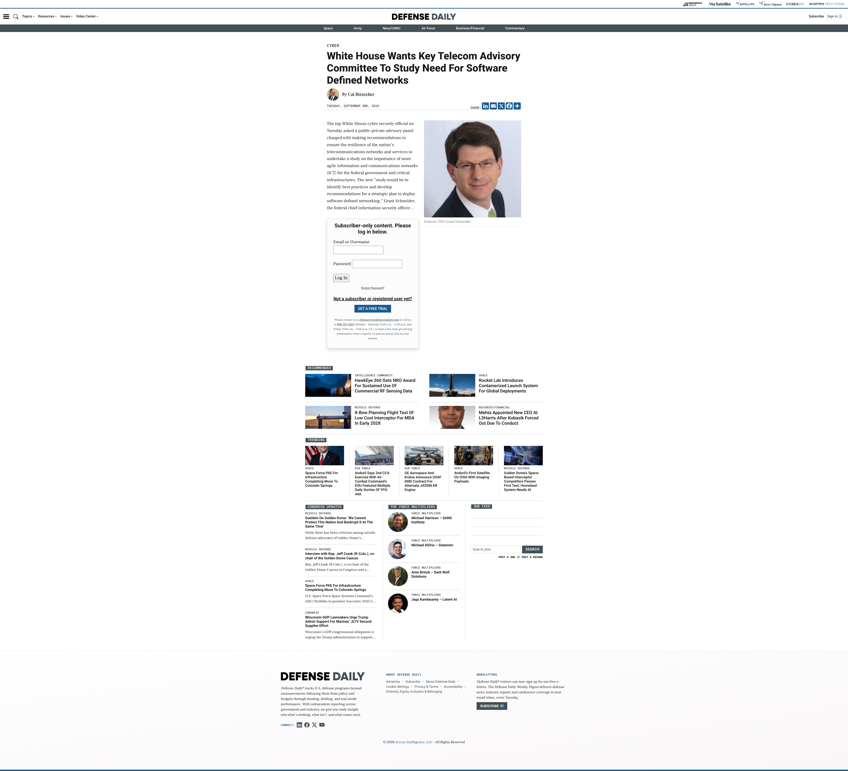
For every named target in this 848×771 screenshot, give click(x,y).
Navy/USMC (392, 28)
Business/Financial (470, 28)
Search (532, 549)
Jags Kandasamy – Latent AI (434, 599)
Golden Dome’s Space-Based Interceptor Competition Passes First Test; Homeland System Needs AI (521, 481)
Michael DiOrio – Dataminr (432, 545)
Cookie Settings (397, 687)
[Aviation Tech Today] (827, 4)
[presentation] (398, 522)
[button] (6, 16)
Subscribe (816, 16)
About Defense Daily (440, 682)
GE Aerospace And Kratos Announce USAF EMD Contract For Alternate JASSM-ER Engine (423, 481)
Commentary (514, 28)
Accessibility (453, 687)
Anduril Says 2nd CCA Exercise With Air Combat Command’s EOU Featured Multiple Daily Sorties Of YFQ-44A (372, 483)
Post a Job (507, 557)
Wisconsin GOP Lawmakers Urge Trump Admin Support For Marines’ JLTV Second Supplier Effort (338, 621)
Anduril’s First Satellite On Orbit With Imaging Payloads (472, 477)
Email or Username (351, 242)
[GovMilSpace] (770, 4)
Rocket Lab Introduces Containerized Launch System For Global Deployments (508, 386)
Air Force (428, 28)
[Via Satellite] (720, 4)
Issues (65, 16)
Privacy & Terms (426, 687)
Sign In (833, 16)
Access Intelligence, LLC (414, 742)
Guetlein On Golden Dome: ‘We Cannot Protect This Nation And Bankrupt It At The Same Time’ (339, 522)
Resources (46, 16)
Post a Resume (532, 557)
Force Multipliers (426, 513)
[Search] (16, 16)
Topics (27, 16)
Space (328, 28)
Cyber (333, 46)
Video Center (86, 16)
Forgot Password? (372, 288)
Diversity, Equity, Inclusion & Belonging (414, 692)
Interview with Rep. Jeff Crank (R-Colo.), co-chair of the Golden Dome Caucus (340, 556)
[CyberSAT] (795, 4)
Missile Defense (517, 468)
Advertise (393, 682)
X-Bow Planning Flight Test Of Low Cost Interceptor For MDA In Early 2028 (384, 418)
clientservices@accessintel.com (379, 320)
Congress (312, 612)
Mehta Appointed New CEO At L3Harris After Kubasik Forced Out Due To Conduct (508, 418)
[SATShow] (745, 4)
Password (342, 264)
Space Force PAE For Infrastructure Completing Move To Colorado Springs (321, 479)
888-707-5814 (345, 324)
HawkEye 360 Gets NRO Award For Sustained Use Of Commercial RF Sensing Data (385, 386)
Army (358, 28)
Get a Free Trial (373, 309)
